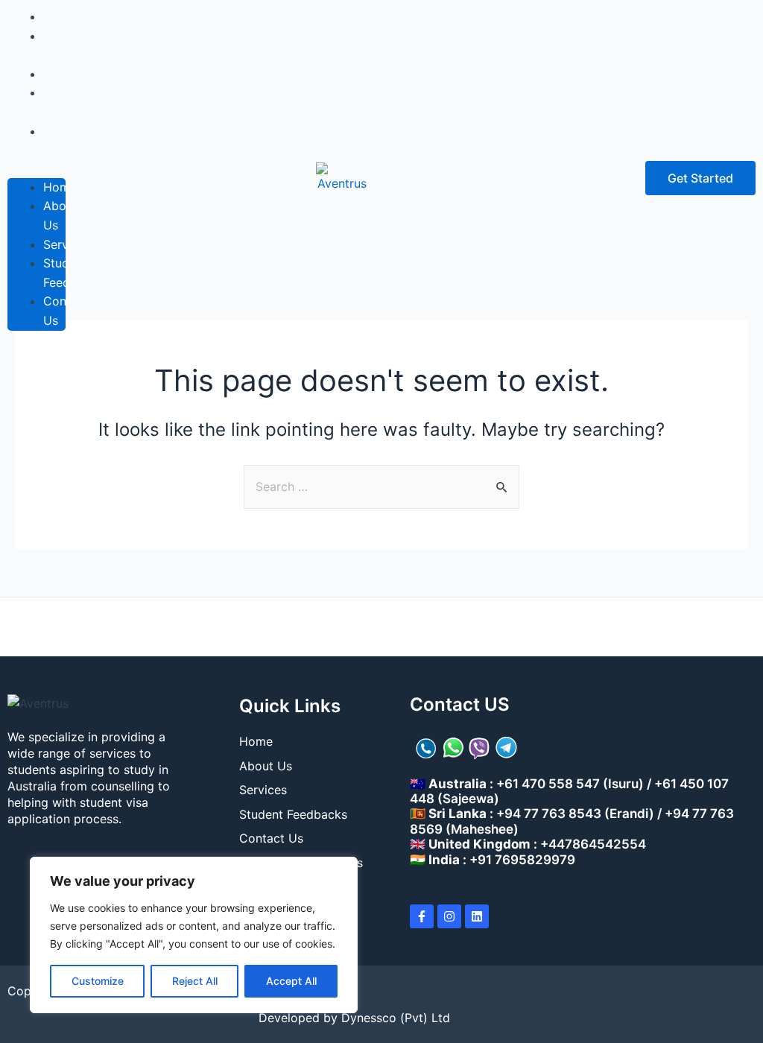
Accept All (291, 980)
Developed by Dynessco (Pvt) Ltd (354, 1017)
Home (60, 187)
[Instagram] (449, 916)
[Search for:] (381, 486)
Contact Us (66, 141)
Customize (98, 980)
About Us (60, 45)
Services (67, 244)
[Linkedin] (477, 916)
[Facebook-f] (422, 916)
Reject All (195, 980)
